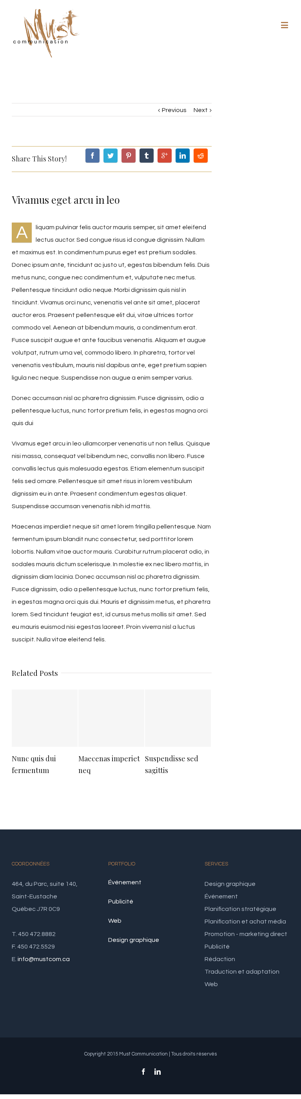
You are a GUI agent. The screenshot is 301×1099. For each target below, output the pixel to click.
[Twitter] (110, 155)
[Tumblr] (147, 155)
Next (201, 110)
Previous (174, 110)
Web (114, 921)
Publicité (120, 901)
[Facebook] (92, 155)
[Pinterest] (128, 155)
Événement (124, 882)
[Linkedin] (183, 155)
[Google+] (165, 155)
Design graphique (133, 940)
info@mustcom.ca (44, 959)
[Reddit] (201, 155)
